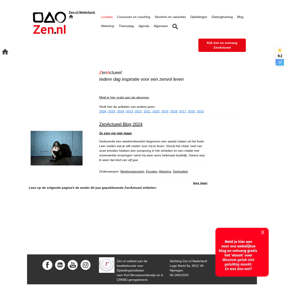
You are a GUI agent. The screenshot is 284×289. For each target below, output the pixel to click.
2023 (129, 111)
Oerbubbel (180, 171)
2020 (156, 111)
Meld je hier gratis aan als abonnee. (124, 97)
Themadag (126, 26)
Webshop (107, 26)
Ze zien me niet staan (115, 133)
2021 (147, 111)
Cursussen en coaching (133, 17)
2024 (120, 111)
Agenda (143, 26)
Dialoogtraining (222, 17)
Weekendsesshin (132, 171)
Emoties (151, 171)
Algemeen (161, 26)
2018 (173, 111)
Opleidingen (198, 17)
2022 (138, 111)
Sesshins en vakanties (170, 17)
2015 (200, 111)
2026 (102, 111)
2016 (191, 111)
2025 (111, 111)
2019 (164, 111)
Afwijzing (165, 171)
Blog (240, 17)
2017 (182, 111)
